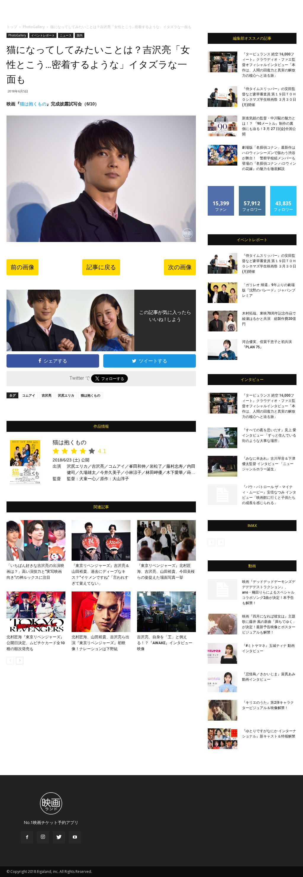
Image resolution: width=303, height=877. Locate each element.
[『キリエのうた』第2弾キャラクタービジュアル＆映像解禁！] (222, 710)
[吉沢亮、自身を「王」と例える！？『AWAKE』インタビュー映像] (166, 611)
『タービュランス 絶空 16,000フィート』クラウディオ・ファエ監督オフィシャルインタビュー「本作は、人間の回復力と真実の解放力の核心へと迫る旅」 (268, 65)
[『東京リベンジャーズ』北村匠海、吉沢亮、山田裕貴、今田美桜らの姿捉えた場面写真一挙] (166, 540)
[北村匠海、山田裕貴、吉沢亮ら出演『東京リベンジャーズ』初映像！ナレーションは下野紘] (101, 611)
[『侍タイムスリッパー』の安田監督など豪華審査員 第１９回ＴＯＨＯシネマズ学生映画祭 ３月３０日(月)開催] (222, 96)
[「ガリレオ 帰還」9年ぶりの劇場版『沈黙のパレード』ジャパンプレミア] (222, 292)
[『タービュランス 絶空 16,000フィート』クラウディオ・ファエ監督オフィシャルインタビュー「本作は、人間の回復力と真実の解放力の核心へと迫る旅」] (222, 62)
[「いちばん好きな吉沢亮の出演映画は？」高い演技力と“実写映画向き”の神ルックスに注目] (36, 540)
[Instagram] (43, 837)
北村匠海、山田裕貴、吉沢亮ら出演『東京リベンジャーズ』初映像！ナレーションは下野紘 (100, 643)
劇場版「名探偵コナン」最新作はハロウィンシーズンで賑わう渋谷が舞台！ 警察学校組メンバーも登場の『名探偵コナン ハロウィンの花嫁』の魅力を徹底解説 (269, 158)
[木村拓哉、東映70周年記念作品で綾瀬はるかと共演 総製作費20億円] (222, 321)
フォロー (252, 188)
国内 (80, 35)
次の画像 (180, 267)
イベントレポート (43, 35)
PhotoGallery (34, 26)
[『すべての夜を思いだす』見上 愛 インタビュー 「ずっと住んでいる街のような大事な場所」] (222, 437)
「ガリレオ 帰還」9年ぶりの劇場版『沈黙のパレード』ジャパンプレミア (268, 290)
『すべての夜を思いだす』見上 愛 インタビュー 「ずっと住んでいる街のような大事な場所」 (269, 435)
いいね (221, 188)
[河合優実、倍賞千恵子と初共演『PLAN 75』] (222, 349)
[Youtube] (75, 837)
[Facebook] (27, 837)
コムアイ (28, 395)
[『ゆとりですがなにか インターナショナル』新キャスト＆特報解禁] (222, 738)
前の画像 (22, 267)
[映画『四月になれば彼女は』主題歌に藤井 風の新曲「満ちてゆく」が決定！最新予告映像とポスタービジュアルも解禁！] (222, 624)
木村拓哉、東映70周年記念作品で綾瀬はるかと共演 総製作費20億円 (269, 318)
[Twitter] (59, 837)
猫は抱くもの (33, 103)
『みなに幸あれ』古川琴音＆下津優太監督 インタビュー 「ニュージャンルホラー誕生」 (268, 463)
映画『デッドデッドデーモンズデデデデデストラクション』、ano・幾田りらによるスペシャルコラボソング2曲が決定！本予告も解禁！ (268, 592)
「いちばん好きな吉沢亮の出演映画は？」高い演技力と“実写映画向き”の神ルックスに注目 (35, 571)
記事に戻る (101, 267)
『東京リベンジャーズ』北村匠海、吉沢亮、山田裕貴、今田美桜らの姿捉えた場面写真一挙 (166, 571)
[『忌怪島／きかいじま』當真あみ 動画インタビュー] (222, 681)
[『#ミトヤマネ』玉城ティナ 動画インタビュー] (222, 653)
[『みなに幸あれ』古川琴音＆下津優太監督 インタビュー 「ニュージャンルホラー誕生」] (222, 466)
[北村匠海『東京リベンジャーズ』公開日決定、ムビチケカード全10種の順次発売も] (36, 611)
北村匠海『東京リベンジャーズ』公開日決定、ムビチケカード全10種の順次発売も (36, 643)
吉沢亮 (46, 395)
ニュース (66, 35)
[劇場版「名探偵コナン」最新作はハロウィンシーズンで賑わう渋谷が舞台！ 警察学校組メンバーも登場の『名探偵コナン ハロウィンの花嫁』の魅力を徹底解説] (222, 155)
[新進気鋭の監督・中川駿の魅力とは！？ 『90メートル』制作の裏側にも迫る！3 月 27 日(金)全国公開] (222, 126)
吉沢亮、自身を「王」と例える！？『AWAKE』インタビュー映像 (164, 643)
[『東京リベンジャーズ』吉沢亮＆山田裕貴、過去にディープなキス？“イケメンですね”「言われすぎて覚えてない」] (101, 540)
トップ (12, 26)
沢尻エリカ (66, 395)
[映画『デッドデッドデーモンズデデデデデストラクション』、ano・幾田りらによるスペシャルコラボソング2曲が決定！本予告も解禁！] (222, 589)
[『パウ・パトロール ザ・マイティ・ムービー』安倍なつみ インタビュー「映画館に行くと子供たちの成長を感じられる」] (222, 494)
